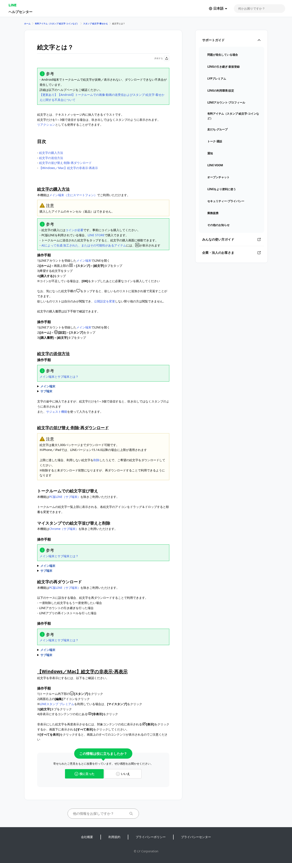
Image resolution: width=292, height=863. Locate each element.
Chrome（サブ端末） (63, 529)
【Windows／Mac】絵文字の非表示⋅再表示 (68, 168)
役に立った (87, 774)
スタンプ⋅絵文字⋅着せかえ (95, 23)
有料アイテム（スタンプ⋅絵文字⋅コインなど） (57, 23)
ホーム (27, 23)
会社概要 (87, 837)
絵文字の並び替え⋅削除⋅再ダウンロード (65, 163)
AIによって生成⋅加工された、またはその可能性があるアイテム (83, 245)
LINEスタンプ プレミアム (57, 704)
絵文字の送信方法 (51, 158)
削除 (96, 460)
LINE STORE (96, 235)
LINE (12, 5)
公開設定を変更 (104, 301)
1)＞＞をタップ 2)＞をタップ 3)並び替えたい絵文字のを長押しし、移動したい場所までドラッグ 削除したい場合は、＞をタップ (84, 566)
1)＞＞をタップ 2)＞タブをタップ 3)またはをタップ (75, 650)
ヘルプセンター (20, 11)
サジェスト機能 (56, 412)
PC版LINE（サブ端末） (64, 497)
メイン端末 (83, 260)
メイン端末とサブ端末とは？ (59, 377)
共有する (158, 58)
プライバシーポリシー (151, 837)
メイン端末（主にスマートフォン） (73, 195)
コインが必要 (74, 230)
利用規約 (114, 837)
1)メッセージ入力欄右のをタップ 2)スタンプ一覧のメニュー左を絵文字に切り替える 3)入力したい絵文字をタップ (71, 386)
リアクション (46, 124)
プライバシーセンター (196, 837)
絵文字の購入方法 (51, 153)
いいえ (125, 774)
